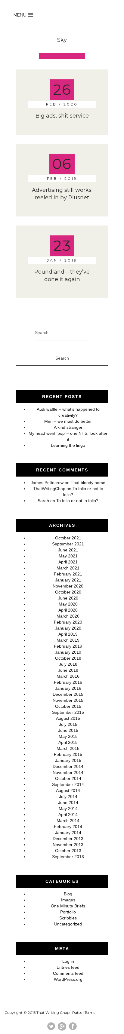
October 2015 (68, 706)
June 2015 (68, 730)
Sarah (43, 500)
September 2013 (68, 856)
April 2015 (68, 742)
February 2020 (68, 622)
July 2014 (68, 796)
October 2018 (68, 658)
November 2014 (68, 772)
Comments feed (68, 973)
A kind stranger (68, 427)
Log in (68, 961)
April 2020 (68, 610)
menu (20, 15)
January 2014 (68, 832)
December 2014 (68, 766)
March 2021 (68, 568)
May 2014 (68, 808)
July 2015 (68, 724)
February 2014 (68, 826)
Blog (68, 893)
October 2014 (68, 778)
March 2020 (68, 616)
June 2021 (68, 550)
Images (68, 899)
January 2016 (68, 688)
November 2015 (68, 700)
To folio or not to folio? (77, 500)
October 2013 (68, 850)
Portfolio (68, 912)
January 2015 (68, 760)
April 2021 (68, 562)
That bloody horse (88, 482)
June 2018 (68, 670)
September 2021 (68, 544)
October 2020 (68, 592)
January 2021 (68, 580)
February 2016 (68, 682)
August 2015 (68, 718)
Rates (77, 1012)
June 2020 (68, 598)
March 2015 (68, 748)
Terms (90, 1012)
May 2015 (68, 736)
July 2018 (68, 664)
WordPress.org (68, 979)
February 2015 (68, 754)
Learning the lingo (68, 445)
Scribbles (68, 918)
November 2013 (68, 844)
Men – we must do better (68, 421)
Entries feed (68, 967)
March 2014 (68, 820)
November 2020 (68, 586)
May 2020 (68, 604)
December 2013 (68, 838)
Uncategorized (68, 924)
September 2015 (68, 712)
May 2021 (68, 556)
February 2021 (68, 574)
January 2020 (68, 628)
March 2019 (68, 640)
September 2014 (68, 784)
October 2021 (68, 537)
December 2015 (68, 694)
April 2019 (68, 634)
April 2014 (68, 814)
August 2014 (68, 790)
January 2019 (68, 652)
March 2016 (68, 676)
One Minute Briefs (68, 906)
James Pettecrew (47, 482)
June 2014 (68, 802)
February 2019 (68, 646)
